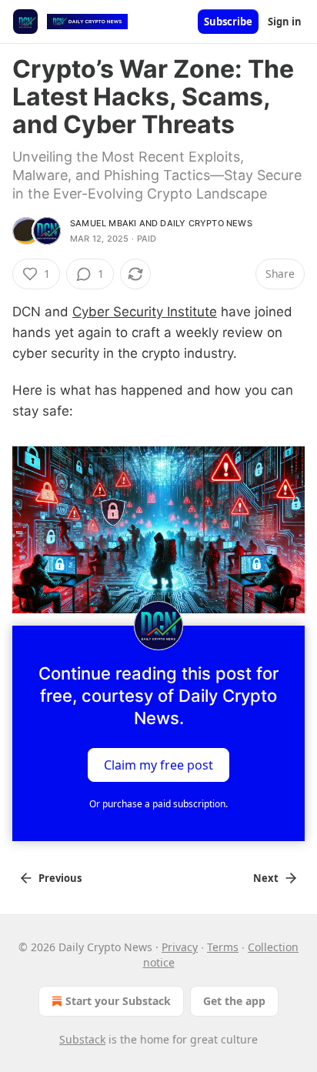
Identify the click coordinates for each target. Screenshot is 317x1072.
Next (266, 878)
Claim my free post (158, 764)
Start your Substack (118, 1001)
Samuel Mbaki (103, 223)
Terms (223, 947)
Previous (60, 878)
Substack (82, 1039)
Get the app (234, 1001)
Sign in (285, 21)
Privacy (180, 947)
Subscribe (228, 21)
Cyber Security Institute (144, 311)
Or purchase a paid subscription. (158, 803)
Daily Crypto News (206, 223)
